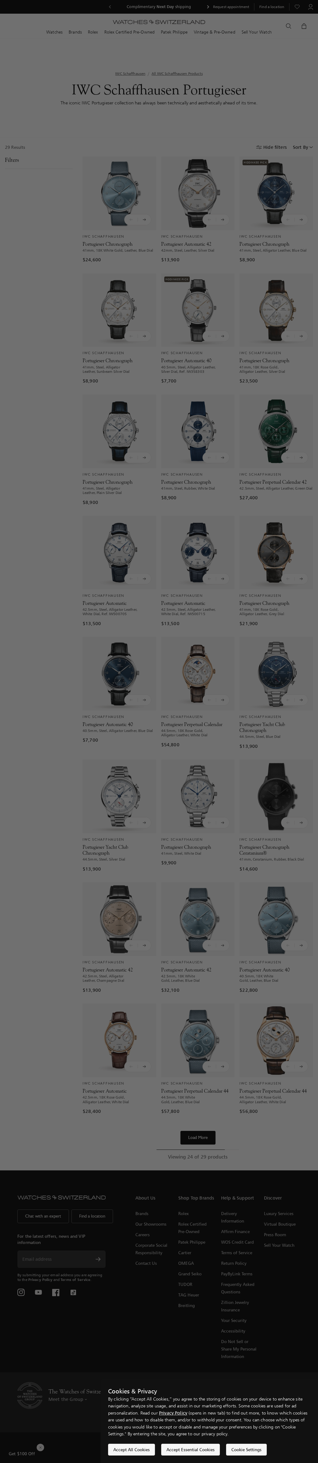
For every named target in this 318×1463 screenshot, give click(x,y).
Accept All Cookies (131, 1449)
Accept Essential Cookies (190, 1449)
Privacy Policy (173, 1413)
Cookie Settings (246, 1449)
